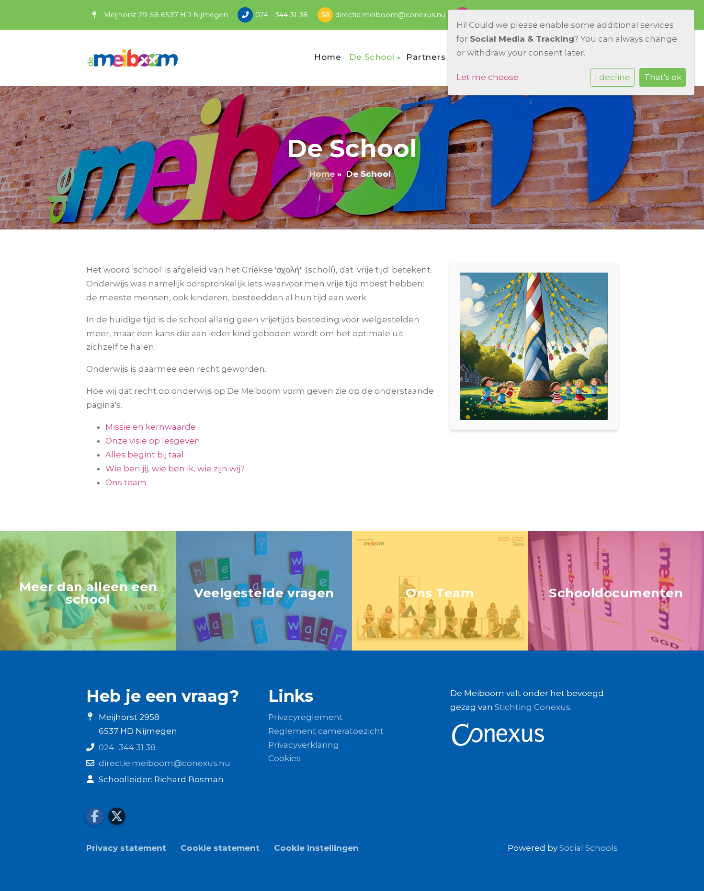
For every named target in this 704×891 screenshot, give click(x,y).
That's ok (662, 77)
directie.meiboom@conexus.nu (390, 15)
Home (327, 57)
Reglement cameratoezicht (326, 731)
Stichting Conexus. (533, 707)
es (296, 758)
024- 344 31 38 (127, 747)
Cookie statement (220, 848)
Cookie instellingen (316, 848)
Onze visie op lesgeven (152, 441)
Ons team (126, 482)
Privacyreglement (305, 717)
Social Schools (588, 848)
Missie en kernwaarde (150, 427)
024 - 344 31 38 (281, 15)
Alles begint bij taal (144, 454)
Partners (427, 57)
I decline (612, 77)
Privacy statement (126, 848)
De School (373, 57)
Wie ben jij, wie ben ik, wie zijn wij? (175, 468)
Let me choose (487, 77)
